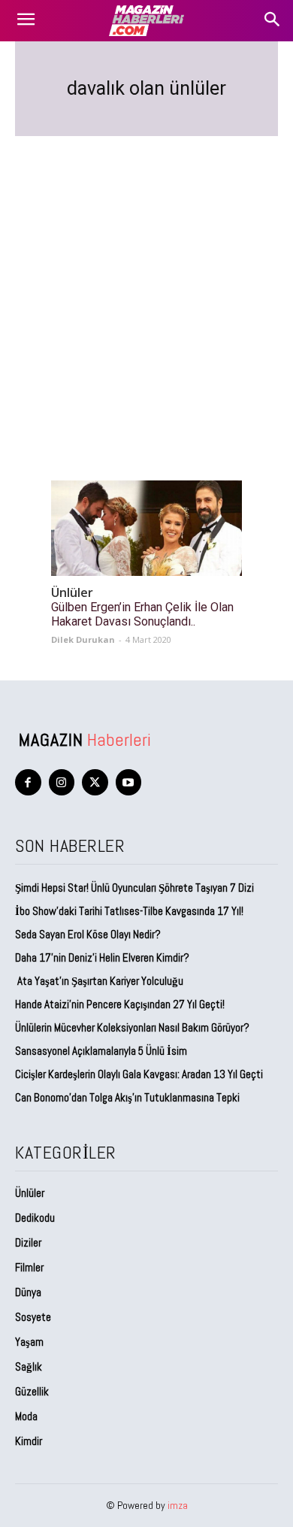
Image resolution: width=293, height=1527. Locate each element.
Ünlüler (72, 593)
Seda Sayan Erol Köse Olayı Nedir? (89, 934)
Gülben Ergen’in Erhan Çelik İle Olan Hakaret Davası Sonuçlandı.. (142, 614)
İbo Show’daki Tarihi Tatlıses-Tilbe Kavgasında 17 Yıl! (129, 911)
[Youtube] (129, 782)
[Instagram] (62, 782)
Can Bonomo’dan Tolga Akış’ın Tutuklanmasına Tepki (127, 1097)
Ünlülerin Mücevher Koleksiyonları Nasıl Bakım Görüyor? (132, 1027)
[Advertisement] (146, 290)
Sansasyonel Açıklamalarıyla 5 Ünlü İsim (101, 1051)
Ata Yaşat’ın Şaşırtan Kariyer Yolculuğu (99, 981)
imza (178, 1505)
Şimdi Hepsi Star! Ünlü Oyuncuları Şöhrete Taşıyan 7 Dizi (134, 887)
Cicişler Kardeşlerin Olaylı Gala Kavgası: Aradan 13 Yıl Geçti (139, 1074)
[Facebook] (28, 782)
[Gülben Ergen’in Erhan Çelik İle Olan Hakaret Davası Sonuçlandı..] (146, 528)
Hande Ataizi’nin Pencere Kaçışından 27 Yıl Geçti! (120, 1004)
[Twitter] (95, 782)
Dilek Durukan (83, 639)
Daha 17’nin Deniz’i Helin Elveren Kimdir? (102, 957)
